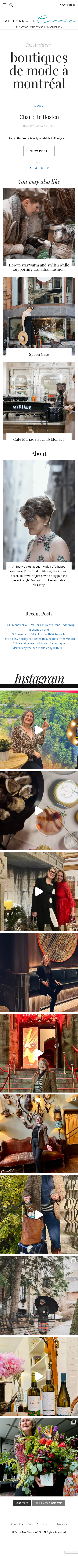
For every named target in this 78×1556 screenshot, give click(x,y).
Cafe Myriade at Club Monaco (39, 439)
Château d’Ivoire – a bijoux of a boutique (39, 643)
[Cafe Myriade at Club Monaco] (39, 401)
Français (62, 1524)
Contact (15, 1524)
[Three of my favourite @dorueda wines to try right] (39, 1376)
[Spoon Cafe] (39, 316)
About (45, 1524)
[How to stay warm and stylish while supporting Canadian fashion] (39, 227)
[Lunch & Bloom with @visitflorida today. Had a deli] (39, 1457)
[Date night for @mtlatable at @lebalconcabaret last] (39, 1053)
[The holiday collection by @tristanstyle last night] (39, 891)
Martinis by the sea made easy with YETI (39, 648)
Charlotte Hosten (39, 117)
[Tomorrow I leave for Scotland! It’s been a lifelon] (39, 1295)
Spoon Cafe (39, 354)
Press (31, 1524)
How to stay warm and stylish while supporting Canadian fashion (39, 267)
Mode (38, 105)
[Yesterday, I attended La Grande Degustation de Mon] (39, 730)
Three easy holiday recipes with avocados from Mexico (39, 639)
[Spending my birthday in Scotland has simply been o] (39, 1133)
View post (39, 151)
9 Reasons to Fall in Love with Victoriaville (39, 634)
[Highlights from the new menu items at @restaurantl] (39, 810)
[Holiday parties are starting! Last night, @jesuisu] (39, 972)
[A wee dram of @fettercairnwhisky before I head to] (39, 1214)
